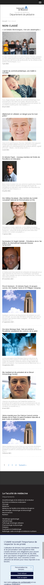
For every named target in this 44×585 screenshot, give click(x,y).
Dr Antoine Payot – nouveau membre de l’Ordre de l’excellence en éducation (21, 158)
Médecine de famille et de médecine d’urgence (18, 508)
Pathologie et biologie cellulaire (13, 523)
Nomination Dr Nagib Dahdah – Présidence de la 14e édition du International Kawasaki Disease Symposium (22, 243)
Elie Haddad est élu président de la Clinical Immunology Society (18, 373)
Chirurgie (5, 504)
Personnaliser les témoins (23, 568)
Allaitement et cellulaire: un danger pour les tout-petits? (20, 115)
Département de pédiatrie (22, 14)
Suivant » (22, 465)
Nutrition (5, 514)
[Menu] (40, 2)
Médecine (5, 506)
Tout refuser (22, 573)
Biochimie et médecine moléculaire (14, 502)
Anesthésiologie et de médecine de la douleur (18, 500)
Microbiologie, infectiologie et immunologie (16, 510)
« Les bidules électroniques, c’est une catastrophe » (21, 30)
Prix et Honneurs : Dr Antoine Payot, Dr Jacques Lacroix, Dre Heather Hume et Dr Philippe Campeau (21, 287)
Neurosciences (7, 512)
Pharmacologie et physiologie (12, 525)
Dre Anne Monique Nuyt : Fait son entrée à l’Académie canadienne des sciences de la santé (19, 330)
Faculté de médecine (22, 12)
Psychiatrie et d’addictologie (11, 529)
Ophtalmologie (7, 521)
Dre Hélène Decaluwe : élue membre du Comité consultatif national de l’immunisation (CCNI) (19, 199)
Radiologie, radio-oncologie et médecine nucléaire (19, 531)
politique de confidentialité (21, 582)
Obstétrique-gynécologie (10, 519)
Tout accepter (22, 577)
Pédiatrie (5, 527)
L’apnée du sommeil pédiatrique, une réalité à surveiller (19, 72)
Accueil (4, 21)
